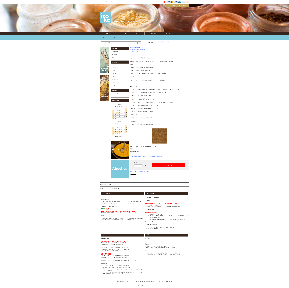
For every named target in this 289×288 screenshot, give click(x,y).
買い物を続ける (160, 156)
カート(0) (168, 33)
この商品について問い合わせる (149, 156)
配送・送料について (131, 281)
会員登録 (123, 33)
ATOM (170, 281)
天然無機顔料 (160, 42)
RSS (167, 281)
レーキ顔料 (166, 42)
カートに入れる (169, 165)
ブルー (113, 76)
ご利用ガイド (105, 37)
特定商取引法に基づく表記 (143, 171)
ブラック (114, 85)
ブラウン (136, 51)
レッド (113, 64)
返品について (133, 171)
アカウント (108, 33)
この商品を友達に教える (135, 156)
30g (142, 47)
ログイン (138, 33)
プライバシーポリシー (160, 281)
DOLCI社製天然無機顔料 (139, 49)
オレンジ (114, 67)
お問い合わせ (153, 33)
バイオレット (115, 79)
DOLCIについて (115, 37)
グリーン (114, 73)
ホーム (131, 47)
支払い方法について (121, 281)
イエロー (114, 70)
